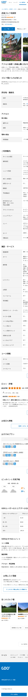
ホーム (10, 2)
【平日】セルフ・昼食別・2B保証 (13, 452)
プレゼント (20, 657)
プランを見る (14, 694)
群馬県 (11, 9)
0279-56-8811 (8, 24)
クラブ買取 (22, 655)
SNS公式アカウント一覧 (8, 679)
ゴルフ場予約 (4, 9)
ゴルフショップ (14, 655)
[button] (4, 47)
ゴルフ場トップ (8, 29)
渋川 (15, 9)
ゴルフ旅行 (13, 657)
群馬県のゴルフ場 (16, 627)
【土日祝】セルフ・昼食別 (11, 461)
